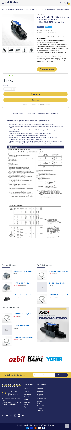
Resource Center (27, 403)
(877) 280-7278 (14, 395)
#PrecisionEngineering (44, 143)
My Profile (40, 388)
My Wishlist (40, 391)
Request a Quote (40, 395)
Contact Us (27, 394)
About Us (27, 388)
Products (26, 397)
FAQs (25, 407)
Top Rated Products (10, 308)
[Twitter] (7, 415)
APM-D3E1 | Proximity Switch (58, 271)
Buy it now (35, 100)
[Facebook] (3, 415)
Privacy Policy (41, 406)
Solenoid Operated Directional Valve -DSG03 (23, 295)
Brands (26, 399)
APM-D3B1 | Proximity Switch (58, 295)
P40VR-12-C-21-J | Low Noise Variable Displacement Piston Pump (23, 271)
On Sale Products (44, 265)
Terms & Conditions (40, 409)
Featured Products (10, 265)
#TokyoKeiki (23, 143)
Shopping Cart (41, 398)
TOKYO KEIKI (40, 14)
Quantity (5, 86)
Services (26, 391)
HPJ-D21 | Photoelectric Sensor (57, 283)
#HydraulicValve (32, 143)
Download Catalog (48, 69)
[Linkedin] (19, 415)
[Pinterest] (11, 415)
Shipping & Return (40, 402)
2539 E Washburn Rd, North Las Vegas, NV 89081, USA (11, 403)
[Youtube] (23, 415)
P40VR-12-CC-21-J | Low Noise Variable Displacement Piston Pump (23, 283)
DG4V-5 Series (30, 120)
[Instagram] (15, 415)
